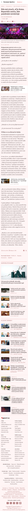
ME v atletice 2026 (5, 442)
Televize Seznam (19, 494)
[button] (14, 31)
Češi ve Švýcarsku (5, 456)
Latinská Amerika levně (6, 458)
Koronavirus (4, 257)
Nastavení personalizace (18, 498)
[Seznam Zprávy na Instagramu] (14, 503)
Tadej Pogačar (18, 428)
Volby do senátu (4, 430)
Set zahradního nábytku (19, 473)
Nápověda (22, 488)
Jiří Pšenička (18, 329)
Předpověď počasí (20, 464)
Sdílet (10, 21)
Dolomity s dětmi (4, 460)
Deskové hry (7, 482)
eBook (4, 21)
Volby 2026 (3, 422)
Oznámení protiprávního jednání (13, 493)
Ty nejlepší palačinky (19, 437)
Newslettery (22, 496)
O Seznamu (11, 488)
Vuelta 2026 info (18, 422)
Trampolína (22, 471)
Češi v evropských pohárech (14, 468)
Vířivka (16, 475)
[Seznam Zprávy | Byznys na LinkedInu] (20, 503)
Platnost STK (17, 460)
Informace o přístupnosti (13, 491)
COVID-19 (13, 255)
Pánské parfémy (13, 484)
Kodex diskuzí (15, 496)
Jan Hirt (16, 426)
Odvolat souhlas (7, 498)
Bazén (10, 471)
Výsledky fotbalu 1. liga (6, 438)
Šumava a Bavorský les (6, 454)
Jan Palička (21, 362)
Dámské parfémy (15, 480)
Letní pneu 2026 (18, 451)
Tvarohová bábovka (19, 442)
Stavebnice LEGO (6, 480)
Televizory (13, 482)
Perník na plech (18, 446)
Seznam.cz (19, 2)
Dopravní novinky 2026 (20, 454)
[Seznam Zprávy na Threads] (17, 503)
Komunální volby (4, 432)
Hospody (19, 255)
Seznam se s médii (6, 496)
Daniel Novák (18, 354)
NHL (2, 446)
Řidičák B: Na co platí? (19, 456)
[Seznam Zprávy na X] (11, 503)
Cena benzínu (18, 466)
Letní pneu (21, 480)
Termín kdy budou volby (6, 428)
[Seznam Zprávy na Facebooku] (8, 503)
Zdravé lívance (18, 440)
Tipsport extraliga (5, 440)
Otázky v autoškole (19, 458)
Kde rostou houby (10, 466)
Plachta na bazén (16, 471)
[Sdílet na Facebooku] (24, 250)
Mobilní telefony (19, 478)
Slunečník (5, 473)
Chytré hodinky (19, 482)
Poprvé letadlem (4, 453)
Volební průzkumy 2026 (6, 424)
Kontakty (4, 490)
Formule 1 (3, 444)
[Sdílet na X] (26, 250)
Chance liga (3, 437)
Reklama (15, 490)
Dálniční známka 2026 (19, 453)
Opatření (10, 257)
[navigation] (2, 2)
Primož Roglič (18, 430)
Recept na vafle (18, 444)
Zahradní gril (11, 475)
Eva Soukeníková (6, 16)
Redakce (9, 490)
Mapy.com (13, 464)
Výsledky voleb (4, 426)
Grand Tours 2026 (18, 432)
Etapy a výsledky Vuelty (20, 424)
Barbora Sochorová (19, 337)
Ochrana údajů (21, 490)
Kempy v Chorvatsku (5, 451)
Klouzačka (10, 473)
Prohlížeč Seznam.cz (9, 494)
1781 (14, 21)
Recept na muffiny (19, 438)
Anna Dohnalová (19, 345)
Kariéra (17, 488)
